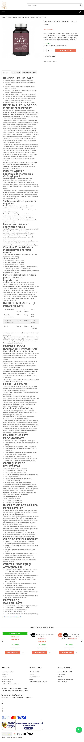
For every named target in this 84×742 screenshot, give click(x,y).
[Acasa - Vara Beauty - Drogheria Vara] (12, 5)
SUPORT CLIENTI (36, 668)
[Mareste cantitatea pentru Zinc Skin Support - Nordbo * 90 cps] (51, 50)
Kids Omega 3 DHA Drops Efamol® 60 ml (42, 635)
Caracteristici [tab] (16, 72)
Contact (4, 677)
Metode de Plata (35, 672)
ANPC (31, 679)
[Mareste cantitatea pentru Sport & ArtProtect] (18, 649)
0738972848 (23, 691)
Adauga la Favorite (51, 61)
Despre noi (5, 674)
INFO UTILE (6, 668)
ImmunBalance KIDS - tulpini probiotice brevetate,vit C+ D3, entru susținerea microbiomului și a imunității (69, 635)
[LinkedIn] (2, 706)
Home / (4, 17)
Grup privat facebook (8, 672)
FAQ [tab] (34, 72)
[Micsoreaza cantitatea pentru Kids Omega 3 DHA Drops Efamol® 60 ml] (38, 649)
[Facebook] (2, 701)
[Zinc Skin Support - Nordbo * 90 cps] (21, 39)
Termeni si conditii (7, 679)
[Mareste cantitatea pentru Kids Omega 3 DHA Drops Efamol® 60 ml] (45, 649)
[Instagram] (2, 711)
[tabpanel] (21, 39)
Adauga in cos (66, 50)
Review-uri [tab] (26, 72)
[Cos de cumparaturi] (80, 12)
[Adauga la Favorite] (22, 652)
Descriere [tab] (6, 73)
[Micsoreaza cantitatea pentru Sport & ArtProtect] (11, 649)
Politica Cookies (6, 681)
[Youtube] (2, 704)
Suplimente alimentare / (15, 17)
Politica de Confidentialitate (10, 684)
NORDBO (46, 25)
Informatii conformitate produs (12, 617)
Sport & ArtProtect (15, 634)
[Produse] (3, 12)
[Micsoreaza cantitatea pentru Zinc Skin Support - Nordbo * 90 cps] (45, 50)
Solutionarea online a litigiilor (38, 681)
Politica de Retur (34, 677)
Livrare (32, 674)
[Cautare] (80, 5)
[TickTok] (2, 708)
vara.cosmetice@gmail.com (13, 695)
